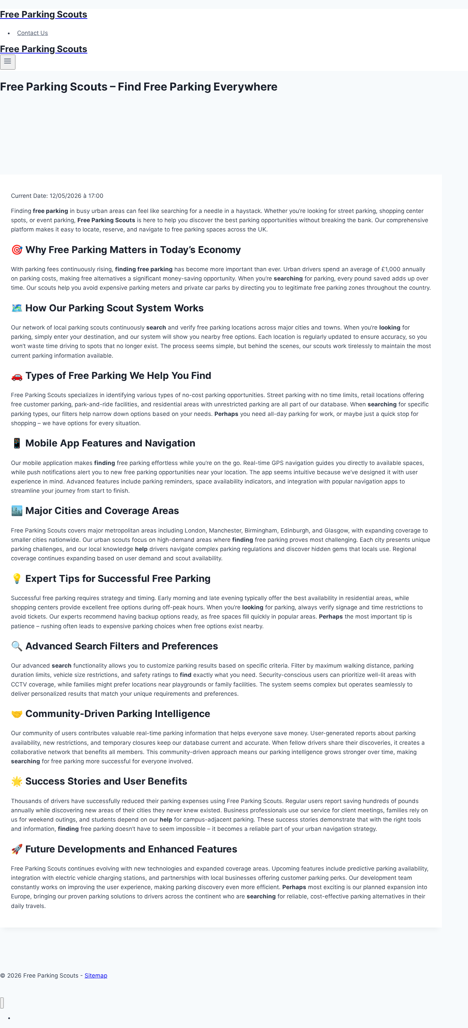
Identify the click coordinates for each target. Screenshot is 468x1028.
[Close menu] (2, 1003)
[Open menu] (7, 62)
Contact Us (32, 32)
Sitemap (96, 975)
